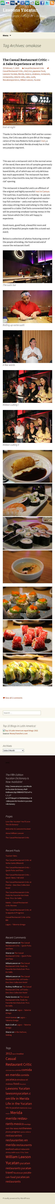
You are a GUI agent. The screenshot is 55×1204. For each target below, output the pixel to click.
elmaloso (21, 1079)
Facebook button (42, 3)
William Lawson (26, 80)
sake (28, 77)
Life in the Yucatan (19, 1104)
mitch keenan (11, 1017)
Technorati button (37, 3)
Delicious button (17, 3)
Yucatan (37, 80)
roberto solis (19, 77)
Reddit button (32, 3)
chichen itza (10, 1070)
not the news (12, 1128)
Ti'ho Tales (24, 1152)
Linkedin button (27, 3)
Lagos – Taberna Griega (15, 924)
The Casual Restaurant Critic (17, 837)
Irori (30, 71)
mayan (8, 1113)
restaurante (8, 77)
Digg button (12, 3)
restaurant (45, 74)
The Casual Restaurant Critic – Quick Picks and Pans (18, 945)
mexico (28, 74)
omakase (36, 74)
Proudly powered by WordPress (16, 1198)
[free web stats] (7, 762)
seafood (10, 1149)
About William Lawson (15, 833)
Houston (22, 1084)
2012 (9, 1053)
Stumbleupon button (2, 3)
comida (18, 1070)
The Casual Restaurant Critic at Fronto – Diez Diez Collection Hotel (18, 885)
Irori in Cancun (42, 191)
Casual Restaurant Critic (34, 68)
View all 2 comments (13, 698)
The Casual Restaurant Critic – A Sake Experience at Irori (26, 62)
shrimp (8, 1152)
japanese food (39, 71)
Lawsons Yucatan (10, 74)
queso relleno (25, 1132)
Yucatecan (18, 1172)
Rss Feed (52, 3)
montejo (27, 1124)
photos (8, 1132)
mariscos (24, 1108)
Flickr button (7, 3)
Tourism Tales (11, 856)
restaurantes (14, 1135)
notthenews (25, 1128)
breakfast (20, 1054)
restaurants (24, 1145)
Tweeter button (47, 3)
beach (14, 1054)
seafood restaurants (21, 1149)
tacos (18, 1152)
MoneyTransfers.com (19, 733)
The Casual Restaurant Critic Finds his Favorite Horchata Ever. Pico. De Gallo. (17, 895)
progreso (16, 1131)
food (16, 1083)
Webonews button (22, 3)
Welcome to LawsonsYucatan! (18, 829)
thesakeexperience (11, 80)
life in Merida (20, 1098)
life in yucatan (12, 1107)
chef (26, 71)
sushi (33, 77)
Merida (21, 74)
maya (30, 1108)
